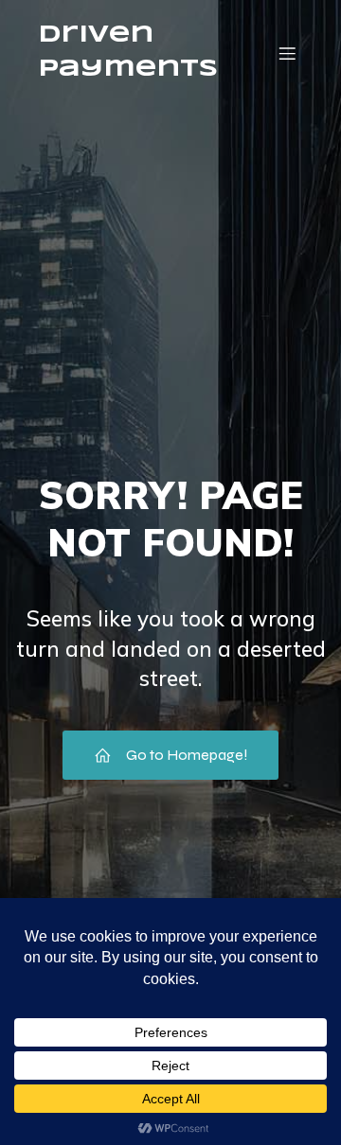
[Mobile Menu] (287, 53)
